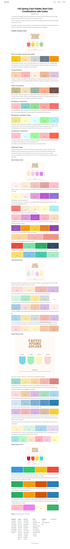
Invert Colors (35, 524)
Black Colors (20, 530)
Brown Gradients (14, 530)
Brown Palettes (26, 522)
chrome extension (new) (46, 522)
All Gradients (13, 532)
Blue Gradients (13, 522)
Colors (54, 1)
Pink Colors (19, 522)
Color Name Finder (36, 529)
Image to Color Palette (36, 525)
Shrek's (34, 98)
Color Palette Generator (36, 532)
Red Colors (19, 529)
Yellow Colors (20, 525)
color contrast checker (36, 530)
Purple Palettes (26, 527)
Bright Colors (20, 537)
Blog (42, 524)
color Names (35, 535)
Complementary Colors (36, 522)
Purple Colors (20, 534)
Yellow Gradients (14, 524)
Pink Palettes (26, 529)
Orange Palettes (26, 524)
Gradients (59, 1)
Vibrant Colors (20, 535)
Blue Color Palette (26, 514)
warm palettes (26, 534)
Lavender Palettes (26, 530)
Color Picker (34, 534)
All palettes (25, 539)
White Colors (20, 532)
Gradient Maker (35, 527)
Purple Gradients (14, 529)
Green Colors (20, 527)
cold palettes (26, 535)
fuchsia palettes (26, 532)
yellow (36, 128)
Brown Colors (20, 524)
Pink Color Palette (18, 514)
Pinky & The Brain (20, 65)
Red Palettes (25, 525)
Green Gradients (13, 525)
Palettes (63, 1)
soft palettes (25, 537)
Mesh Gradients (13, 527)
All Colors (19, 539)
